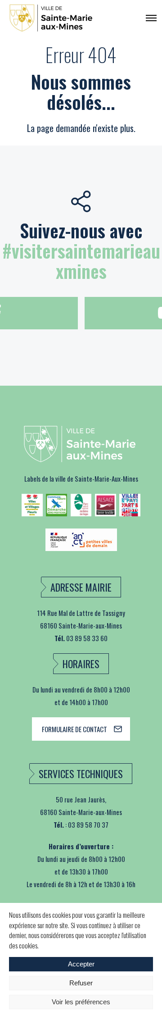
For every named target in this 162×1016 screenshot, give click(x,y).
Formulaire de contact (74, 729)
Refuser (81, 983)
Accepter (81, 964)
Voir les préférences (81, 1002)
